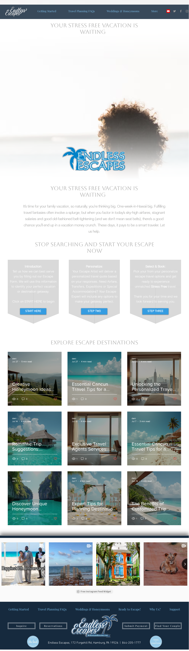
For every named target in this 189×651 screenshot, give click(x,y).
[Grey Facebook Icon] (181, 11)
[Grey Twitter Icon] (174, 11)
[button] (175, 609)
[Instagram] (187, 11)
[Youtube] (168, 11)
